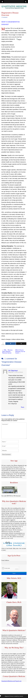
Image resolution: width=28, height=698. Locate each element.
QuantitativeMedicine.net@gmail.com (11, 681)
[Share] (10, 343)
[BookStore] (9, 493)
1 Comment (4, 17)
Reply (22, 407)
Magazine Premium (9, 696)
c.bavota (21, 696)
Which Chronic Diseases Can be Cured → (20, 351)
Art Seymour (13, 370)
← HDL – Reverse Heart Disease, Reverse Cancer (7, 351)
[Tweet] (21, 343)
